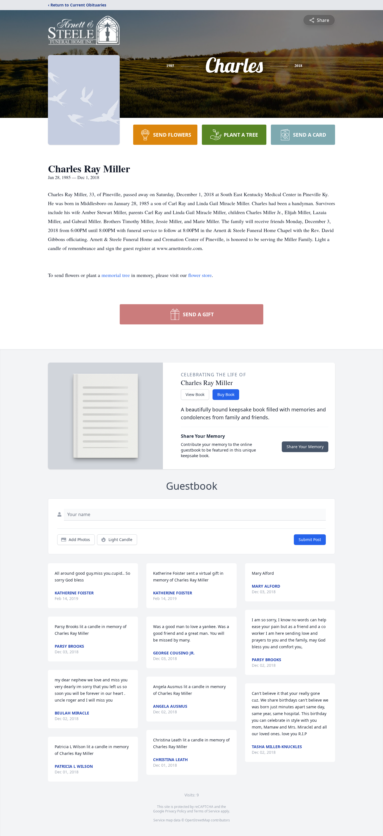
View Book (195, 394)
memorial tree (115, 275)
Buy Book (225, 394)
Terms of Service (207, 811)
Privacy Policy (175, 811)
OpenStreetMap (197, 820)
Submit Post (310, 539)
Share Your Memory (305, 446)
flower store (200, 275)
